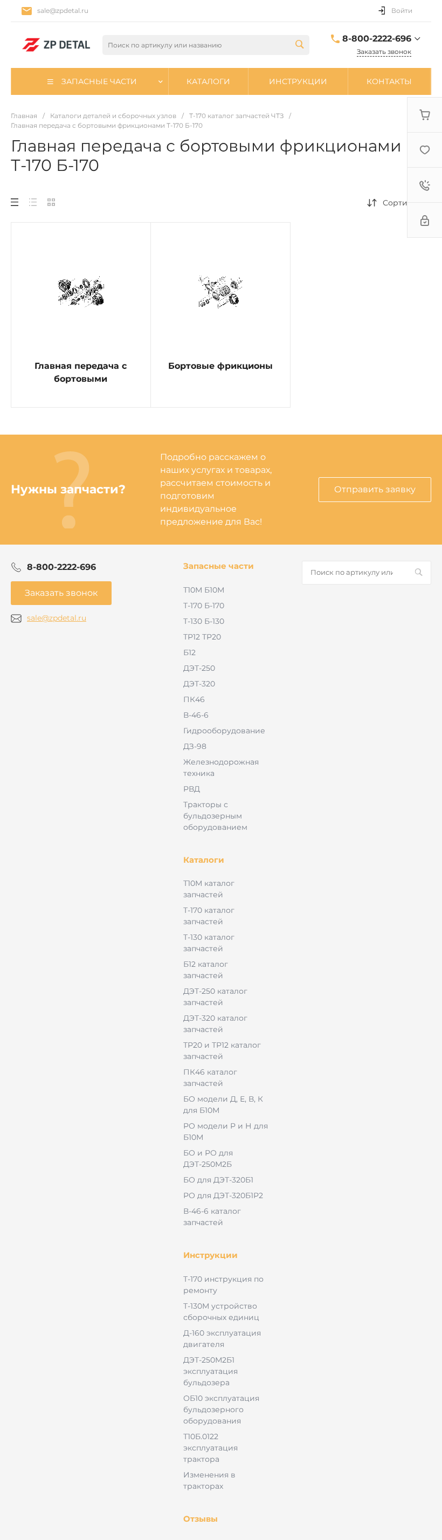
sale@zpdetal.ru (62, 10)
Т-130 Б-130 (203, 621)
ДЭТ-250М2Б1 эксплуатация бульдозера (210, 1371)
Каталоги (203, 860)
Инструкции (210, 1255)
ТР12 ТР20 (202, 637)
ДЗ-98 (194, 746)
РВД (191, 789)
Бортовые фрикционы (220, 366)
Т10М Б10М (203, 590)
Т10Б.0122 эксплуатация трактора (210, 1448)
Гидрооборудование (224, 730)
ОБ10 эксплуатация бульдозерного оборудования (221, 1409)
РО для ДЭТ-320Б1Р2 (223, 1195)
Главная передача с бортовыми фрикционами (80, 379)
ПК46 (194, 699)
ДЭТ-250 (199, 668)
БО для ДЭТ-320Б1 (218, 1180)
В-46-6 (196, 715)
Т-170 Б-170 (203, 605)
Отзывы (200, 1519)
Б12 (189, 652)
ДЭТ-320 (199, 684)
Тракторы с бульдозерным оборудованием (215, 816)
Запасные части (218, 566)
